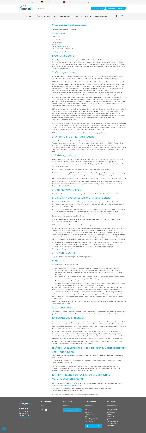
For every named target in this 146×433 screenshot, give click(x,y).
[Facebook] (46, 409)
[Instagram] (42, 409)
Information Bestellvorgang (26, 2)
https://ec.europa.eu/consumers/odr (69, 385)
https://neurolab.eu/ (59, 33)
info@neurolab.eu (63, 46)
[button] (3, 429)
